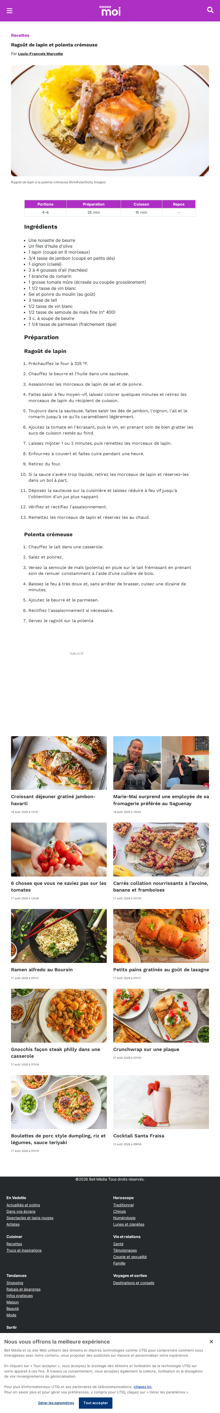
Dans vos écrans (20, 1211)
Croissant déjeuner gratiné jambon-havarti (53, 800)
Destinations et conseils (133, 1282)
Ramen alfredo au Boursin (42, 969)
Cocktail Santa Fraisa (138, 1135)
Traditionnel (123, 1205)
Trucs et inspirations (24, 1250)
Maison (12, 1302)
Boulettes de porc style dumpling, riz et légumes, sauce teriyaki (58, 1139)
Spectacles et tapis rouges (29, 1217)
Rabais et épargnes (23, 1289)
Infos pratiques (19, 1295)
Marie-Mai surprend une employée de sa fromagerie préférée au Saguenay (161, 800)
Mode (11, 1315)
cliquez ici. (143, 1387)
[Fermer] (211, 1342)
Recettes (20, 35)
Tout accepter (95, 1403)
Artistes (13, 1224)
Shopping (14, 1282)
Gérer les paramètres (56, 1403)
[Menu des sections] (9, 10)
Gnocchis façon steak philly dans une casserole (55, 1052)
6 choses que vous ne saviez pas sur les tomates (59, 886)
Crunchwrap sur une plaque (146, 1049)
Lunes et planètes (128, 1224)
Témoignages (125, 1250)
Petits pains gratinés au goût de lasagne (161, 969)
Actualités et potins (23, 1205)
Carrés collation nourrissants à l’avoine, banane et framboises (160, 886)
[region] (110, 1373)
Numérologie (124, 1217)
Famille (119, 1263)
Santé (118, 1244)
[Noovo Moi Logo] (110, 11)
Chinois (119, 1211)
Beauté (12, 1308)
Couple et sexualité (130, 1256)
